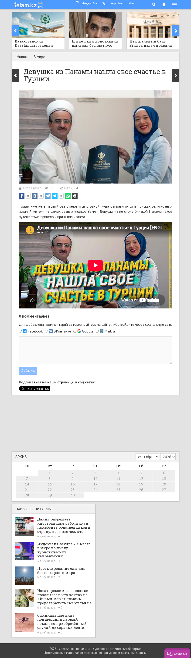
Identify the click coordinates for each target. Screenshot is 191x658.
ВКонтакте (62, 331)
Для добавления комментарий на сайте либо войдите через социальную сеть (95, 324)
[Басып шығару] (75, 196)
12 (141, 478)
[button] (177, 653)
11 (118, 478)
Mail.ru (109, 331)
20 (164, 484)
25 (118, 489)
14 (27, 484)
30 (73, 495)
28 (27, 495)
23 (73, 489)
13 (164, 478)
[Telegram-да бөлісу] (48, 196)
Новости (24, 56)
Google (87, 331)
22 (50, 489)
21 (27, 489)
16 (73, 484)
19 (141, 484)
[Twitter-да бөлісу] (55, 196)
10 (95, 478)
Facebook (35, 331)
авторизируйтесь (82, 324)
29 (50, 495)
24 (95, 489)
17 (95, 484)
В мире (39, 56)
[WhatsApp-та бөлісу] (68, 196)
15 (50, 484)
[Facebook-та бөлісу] (21, 196)
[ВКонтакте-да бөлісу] (35, 196)
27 (164, 489)
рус (40, 6)
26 (141, 489)
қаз (41, 2)
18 (118, 484)
